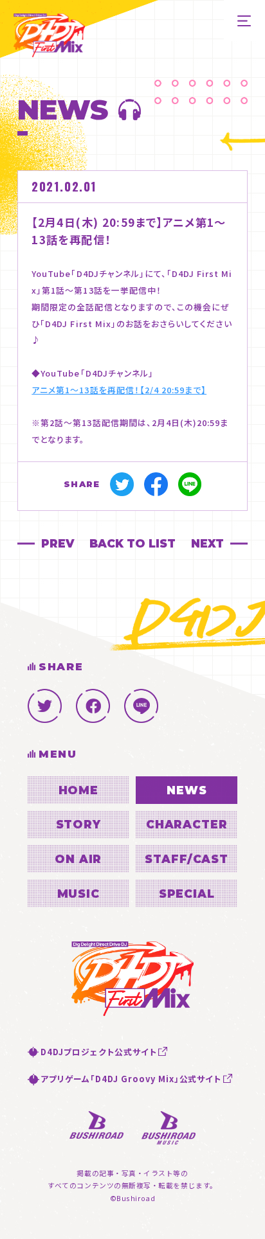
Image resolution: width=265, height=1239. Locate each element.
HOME (78, 790)
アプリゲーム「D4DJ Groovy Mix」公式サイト (131, 1079)
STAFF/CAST (186, 859)
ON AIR (78, 859)
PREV (57, 543)
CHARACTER (187, 824)
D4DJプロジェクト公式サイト (98, 1052)
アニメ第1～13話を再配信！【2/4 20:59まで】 (119, 390)
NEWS (186, 790)
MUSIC (78, 893)
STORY (78, 824)
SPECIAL (187, 893)
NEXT (207, 543)
